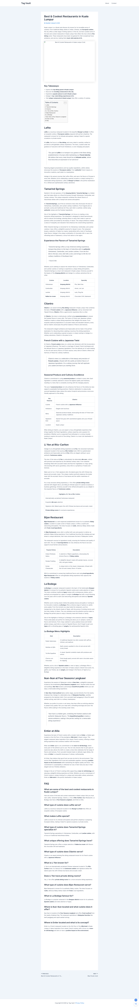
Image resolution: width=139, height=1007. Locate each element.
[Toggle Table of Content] (64, 102)
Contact (114, 3)
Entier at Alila (50, 118)
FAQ (47, 120)
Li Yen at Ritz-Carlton (52, 111)
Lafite (47, 105)
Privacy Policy (80, 1003)
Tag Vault (26, 3)
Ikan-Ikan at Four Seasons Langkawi (56, 116)
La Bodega (49, 114)
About (107, 3)
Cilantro (48, 109)
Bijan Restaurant (50, 112)
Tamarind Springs (51, 107)
